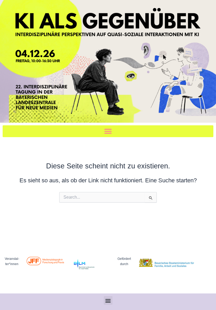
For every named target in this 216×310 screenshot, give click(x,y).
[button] (108, 131)
